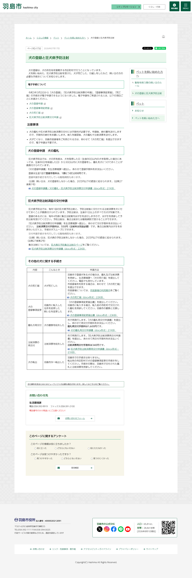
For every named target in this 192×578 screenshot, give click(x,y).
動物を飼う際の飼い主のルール (148, 84)
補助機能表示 (174, 6)
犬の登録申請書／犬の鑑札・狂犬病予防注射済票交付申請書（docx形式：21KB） (73, 188)
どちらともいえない (66, 448)
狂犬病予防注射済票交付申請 (43, 117)
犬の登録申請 (36, 103)
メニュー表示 (186, 6)
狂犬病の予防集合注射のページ (67, 245)
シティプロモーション (126, 7)
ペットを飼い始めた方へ (75, 38)
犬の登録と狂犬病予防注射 (148, 93)
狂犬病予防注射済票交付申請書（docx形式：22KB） (59, 249)
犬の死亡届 (34, 113)
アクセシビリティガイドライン (97, 549)
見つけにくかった (101, 458)
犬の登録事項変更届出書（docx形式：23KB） (94, 315)
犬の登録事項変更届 (39, 108)
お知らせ (139, 111)
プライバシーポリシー (128, 549)
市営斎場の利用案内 (100, 290)
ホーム (29, 38)
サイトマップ (152, 549)
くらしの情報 (42, 38)
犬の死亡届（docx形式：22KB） (87, 297)
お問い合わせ (38, 549)
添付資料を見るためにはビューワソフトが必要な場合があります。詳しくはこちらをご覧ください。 (69, 384)
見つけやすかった (45, 458)
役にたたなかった (98, 448)
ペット (56, 38)
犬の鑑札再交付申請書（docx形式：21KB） (93, 330)
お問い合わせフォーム (75, 418)
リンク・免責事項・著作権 (64, 549)
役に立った (42, 448)
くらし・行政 (154, 7)
